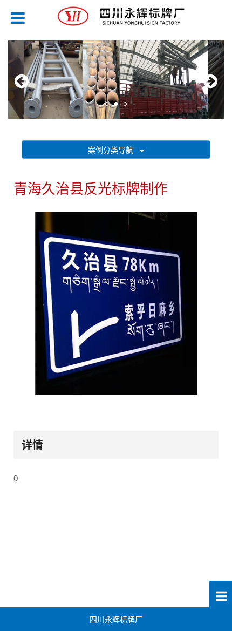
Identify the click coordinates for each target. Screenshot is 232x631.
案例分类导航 (114, 149)
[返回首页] (108, 15)
